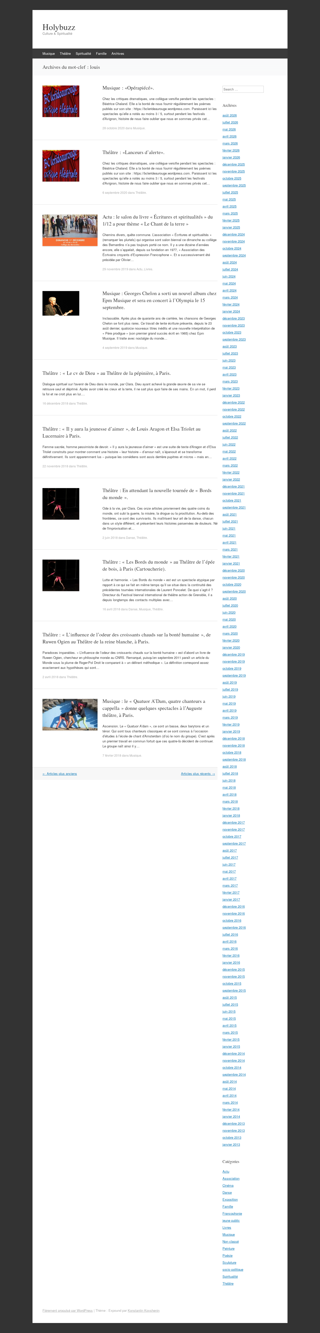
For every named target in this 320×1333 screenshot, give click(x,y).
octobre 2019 (231, 668)
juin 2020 (229, 612)
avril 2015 (229, 1025)
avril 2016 (229, 941)
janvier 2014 (231, 1116)
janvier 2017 (231, 899)
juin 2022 (229, 444)
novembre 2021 (233, 493)
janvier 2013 (231, 1144)
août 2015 (229, 997)
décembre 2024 (233, 234)
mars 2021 (230, 549)
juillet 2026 (230, 122)
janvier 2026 (231, 157)
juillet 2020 (230, 605)
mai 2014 (229, 1088)
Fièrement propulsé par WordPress (67, 1310)
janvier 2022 (231, 479)
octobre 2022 (231, 416)
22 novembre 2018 (55, 466)
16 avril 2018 (111, 609)
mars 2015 (230, 1032)
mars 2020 (230, 633)
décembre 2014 (233, 1053)
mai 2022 (229, 451)
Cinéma (228, 1185)
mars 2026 (230, 143)
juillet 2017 (230, 857)
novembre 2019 (233, 661)
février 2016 (231, 955)
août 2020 (229, 598)
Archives (118, 53)
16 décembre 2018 (55, 403)
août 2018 (229, 766)
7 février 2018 (111, 755)
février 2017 (231, 892)
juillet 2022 (230, 437)
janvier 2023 (231, 395)
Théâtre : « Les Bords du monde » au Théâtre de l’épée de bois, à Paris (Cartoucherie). (158, 565)
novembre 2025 (233, 171)
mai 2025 (229, 199)
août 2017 (229, 850)
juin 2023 (229, 360)
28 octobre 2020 (113, 128)
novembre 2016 (233, 913)
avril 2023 (229, 374)
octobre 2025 (231, 178)
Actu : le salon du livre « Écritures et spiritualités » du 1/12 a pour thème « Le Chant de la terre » (157, 220)
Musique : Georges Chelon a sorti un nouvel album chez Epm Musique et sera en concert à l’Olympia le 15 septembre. (159, 300)
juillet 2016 (230, 934)
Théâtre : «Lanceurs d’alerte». (133, 152)
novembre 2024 (233, 241)
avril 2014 (229, 1095)
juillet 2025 (230, 192)
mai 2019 (229, 703)
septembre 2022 (234, 423)
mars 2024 (230, 297)
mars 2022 (230, 465)
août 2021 (229, 514)
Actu (139, 269)
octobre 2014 (231, 1067)
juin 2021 (229, 528)
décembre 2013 (233, 1123)
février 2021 (231, 556)
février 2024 (231, 304)
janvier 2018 (231, 815)
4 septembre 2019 (114, 347)
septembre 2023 (234, 339)
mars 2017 (230, 885)
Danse (130, 537)
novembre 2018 (233, 745)
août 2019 (229, 682)
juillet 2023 (230, 353)
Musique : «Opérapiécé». (128, 87)
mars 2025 (230, 213)
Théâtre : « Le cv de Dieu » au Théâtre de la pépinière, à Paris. (106, 373)
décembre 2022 (233, 402)
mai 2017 (229, 871)
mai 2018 (229, 787)
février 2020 (231, 640)
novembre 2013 (233, 1130)
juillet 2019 (230, 689)
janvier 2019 (231, 731)
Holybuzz (58, 27)
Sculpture (229, 1262)
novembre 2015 (233, 976)
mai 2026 (229, 129)
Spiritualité (83, 53)
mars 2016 (230, 948)
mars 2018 (230, 801)
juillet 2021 (230, 521)
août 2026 (229, 115)
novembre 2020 (233, 577)
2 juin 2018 (110, 537)
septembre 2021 (234, 507)
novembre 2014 (233, 1060)
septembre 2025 (234, 185)
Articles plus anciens (59, 773)
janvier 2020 (231, 647)
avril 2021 (229, 542)
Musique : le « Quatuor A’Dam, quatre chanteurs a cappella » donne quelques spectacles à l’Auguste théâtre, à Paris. (153, 708)
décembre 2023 (233, 318)
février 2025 (231, 220)
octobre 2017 (231, 836)
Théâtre (65, 53)
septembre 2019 (234, 675)
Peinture (228, 1248)
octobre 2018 (231, 752)
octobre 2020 (231, 584)
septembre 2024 (234, 255)
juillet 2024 (230, 269)
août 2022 (229, 430)
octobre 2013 (231, 1137)
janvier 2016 (231, 962)
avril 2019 (229, 710)
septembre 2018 (234, 759)
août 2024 (229, 262)
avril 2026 (229, 136)
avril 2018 (229, 794)
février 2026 (231, 150)
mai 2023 (229, 367)
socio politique (232, 1269)
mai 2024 (229, 283)
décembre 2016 (233, 906)
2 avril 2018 (50, 677)
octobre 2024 (231, 248)
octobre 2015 (231, 983)
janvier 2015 (231, 1046)
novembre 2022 (233, 409)
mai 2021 (229, 535)
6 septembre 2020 (114, 192)
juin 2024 (229, 276)
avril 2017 (229, 878)
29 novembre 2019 (115, 269)
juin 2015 (229, 1011)
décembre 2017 (233, 822)
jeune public (231, 1220)
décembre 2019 (233, 654)
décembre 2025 (233, 164)
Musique (48, 53)
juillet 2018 (230, 773)
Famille (101, 53)
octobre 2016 (231, 920)
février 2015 (231, 1039)
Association (231, 1178)
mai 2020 (229, 619)
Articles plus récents (198, 773)
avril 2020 (229, 626)
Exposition (230, 1199)
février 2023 (231, 388)
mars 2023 (230, 381)
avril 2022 (229, 458)
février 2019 (231, 724)
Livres (148, 269)
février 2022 (231, 472)
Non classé (230, 1241)
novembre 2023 (233, 325)
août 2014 (229, 1081)
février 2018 (231, 808)
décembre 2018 (233, 738)
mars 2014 (230, 1102)
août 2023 (229, 346)
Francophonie (232, 1213)
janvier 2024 (231, 311)
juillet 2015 (230, 1004)
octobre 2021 (231, 500)
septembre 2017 (234, 843)
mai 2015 (229, 1018)
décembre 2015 (233, 969)
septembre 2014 (234, 1074)
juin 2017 (229, 864)
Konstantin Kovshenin (144, 1310)
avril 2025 (229, 206)
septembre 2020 (234, 591)
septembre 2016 (234, 927)
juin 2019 (229, 696)
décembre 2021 (233, 486)
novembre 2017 (233, 829)
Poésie (227, 1255)
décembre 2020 (233, 570)
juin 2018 (229, 780)
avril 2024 (229, 290)
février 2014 (231, 1109)
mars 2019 (230, 717)
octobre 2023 (231, 332)
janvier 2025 (231, 227)
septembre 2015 (234, 990)
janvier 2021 (231, 563)
